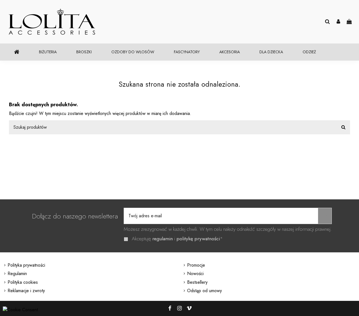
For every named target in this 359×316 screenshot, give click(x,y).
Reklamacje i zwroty (26, 290)
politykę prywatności (198, 238)
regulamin (162, 238)
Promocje (196, 265)
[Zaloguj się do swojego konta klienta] (338, 22)
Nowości (195, 273)
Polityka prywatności (26, 265)
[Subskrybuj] (325, 216)
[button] (47, 52)
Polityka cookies (23, 282)
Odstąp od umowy (204, 290)
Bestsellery (197, 282)
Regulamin (17, 273)
